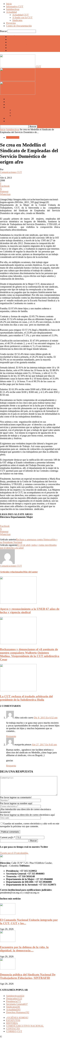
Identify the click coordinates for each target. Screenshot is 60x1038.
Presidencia (13, 1001)
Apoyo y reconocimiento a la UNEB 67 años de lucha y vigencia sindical (29, 610)
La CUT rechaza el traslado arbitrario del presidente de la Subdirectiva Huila (26, 698)
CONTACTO (15, 47)
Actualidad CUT (20, 14)
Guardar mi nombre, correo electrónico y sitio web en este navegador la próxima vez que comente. (29, 825)
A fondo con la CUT (22, 17)
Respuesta (11, 736)
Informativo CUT (14, 6)
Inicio (9, 3)
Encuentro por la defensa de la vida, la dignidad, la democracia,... (24, 949)
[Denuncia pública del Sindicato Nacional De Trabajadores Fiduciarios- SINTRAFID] (7, 968)
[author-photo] (7, 563)
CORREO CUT (16, 50)
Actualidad (11, 12)
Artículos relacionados (11, 572)
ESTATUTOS (15, 39)
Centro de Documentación (19, 25)
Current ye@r (7, 837)
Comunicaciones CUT (11, 172)
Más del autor (30, 572)
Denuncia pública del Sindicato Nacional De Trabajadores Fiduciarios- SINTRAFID (27, 976)
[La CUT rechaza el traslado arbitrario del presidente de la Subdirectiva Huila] (18, 690)
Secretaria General (17, 1004)
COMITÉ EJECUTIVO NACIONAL (27, 45)
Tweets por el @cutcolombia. (14, 853)
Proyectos (11, 23)
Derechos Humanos (17, 1012)
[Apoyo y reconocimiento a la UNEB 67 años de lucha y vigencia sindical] (18, 603)
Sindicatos (17, 20)
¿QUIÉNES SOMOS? (19, 36)
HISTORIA (14, 42)
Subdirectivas (12, 9)
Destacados (14, 998)
